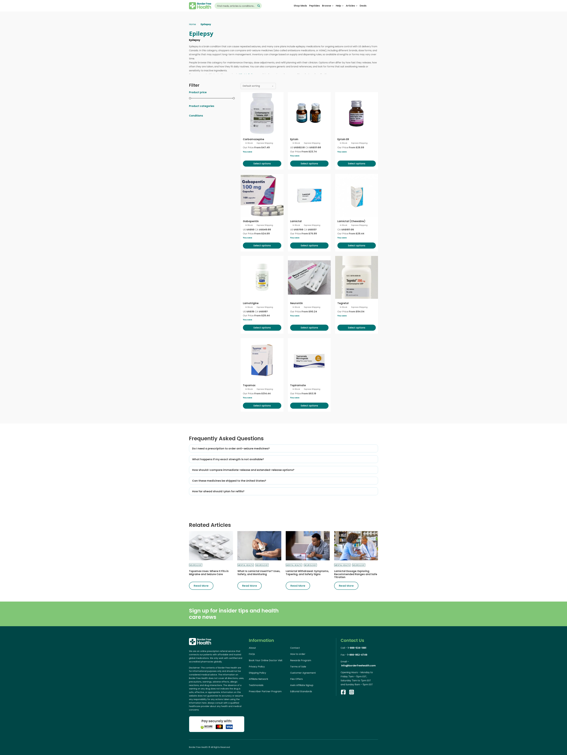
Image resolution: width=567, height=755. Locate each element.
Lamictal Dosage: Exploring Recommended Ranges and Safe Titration (355, 574)
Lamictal (296, 221)
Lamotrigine (251, 303)
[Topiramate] (309, 359)
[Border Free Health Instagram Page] (351, 692)
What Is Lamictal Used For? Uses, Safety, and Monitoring (258, 572)
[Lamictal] (309, 195)
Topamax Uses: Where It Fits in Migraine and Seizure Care (209, 572)
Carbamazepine (253, 139)
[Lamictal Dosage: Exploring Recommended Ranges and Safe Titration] (356, 545)
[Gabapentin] (262, 195)
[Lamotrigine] (262, 277)
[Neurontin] (309, 277)
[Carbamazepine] (262, 113)
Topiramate (298, 385)
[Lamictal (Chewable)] (356, 195)
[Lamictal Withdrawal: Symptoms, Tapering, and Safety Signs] (308, 545)
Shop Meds (300, 5)
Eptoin (294, 139)
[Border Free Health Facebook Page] (343, 692)
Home (192, 24)
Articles (350, 5)
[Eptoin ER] (356, 113)
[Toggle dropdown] (333, 6)
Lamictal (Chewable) (351, 221)
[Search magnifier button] (258, 6)
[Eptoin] (309, 113)
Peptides (314, 5)
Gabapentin (251, 221)
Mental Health (245, 565)
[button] (283, 448)
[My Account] (370, 6)
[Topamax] (262, 359)
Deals (363, 5)
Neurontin (296, 303)
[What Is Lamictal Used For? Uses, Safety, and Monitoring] (259, 545)
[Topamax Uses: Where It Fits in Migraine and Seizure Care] (211, 545)
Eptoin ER (343, 139)
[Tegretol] (356, 277)
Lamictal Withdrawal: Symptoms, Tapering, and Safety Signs (307, 572)
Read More (201, 586)
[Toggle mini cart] (376, 6)
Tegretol (343, 303)
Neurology (196, 565)
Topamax (249, 385)
